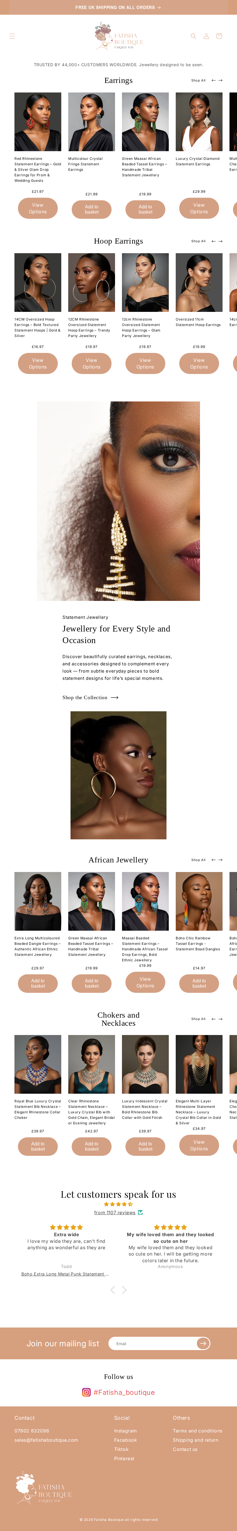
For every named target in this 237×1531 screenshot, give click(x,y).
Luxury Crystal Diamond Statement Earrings (197, 161)
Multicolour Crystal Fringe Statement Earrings (85, 164)
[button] (12, 36)
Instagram (125, 1431)
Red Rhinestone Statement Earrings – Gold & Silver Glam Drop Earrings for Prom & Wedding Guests (37, 169)
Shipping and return (195, 1440)
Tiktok (121, 1449)
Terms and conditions (198, 1431)
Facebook (125, 1440)
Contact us (185, 1449)
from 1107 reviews (115, 1212)
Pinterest (124, 1458)
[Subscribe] (203, 1343)
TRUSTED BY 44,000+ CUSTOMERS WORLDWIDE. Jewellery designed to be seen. (118, 64)
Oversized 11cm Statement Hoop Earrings (198, 322)
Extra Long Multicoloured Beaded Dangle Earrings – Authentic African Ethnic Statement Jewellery (37, 946)
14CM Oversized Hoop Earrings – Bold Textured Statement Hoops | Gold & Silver (37, 327)
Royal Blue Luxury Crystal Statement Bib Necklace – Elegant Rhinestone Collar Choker (37, 1109)
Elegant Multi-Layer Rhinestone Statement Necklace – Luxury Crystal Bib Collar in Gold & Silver (198, 1112)
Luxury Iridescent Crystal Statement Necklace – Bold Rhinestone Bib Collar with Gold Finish (145, 1109)
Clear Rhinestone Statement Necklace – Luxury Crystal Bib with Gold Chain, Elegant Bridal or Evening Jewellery (91, 1112)
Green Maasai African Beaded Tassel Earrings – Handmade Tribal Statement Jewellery (144, 166)
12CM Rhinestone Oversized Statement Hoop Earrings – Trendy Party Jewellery (89, 327)
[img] (118, 1204)
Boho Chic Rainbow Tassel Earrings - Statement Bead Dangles (198, 943)
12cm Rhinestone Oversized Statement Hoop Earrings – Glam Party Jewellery (141, 327)
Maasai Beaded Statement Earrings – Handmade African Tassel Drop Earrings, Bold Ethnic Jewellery (145, 949)
